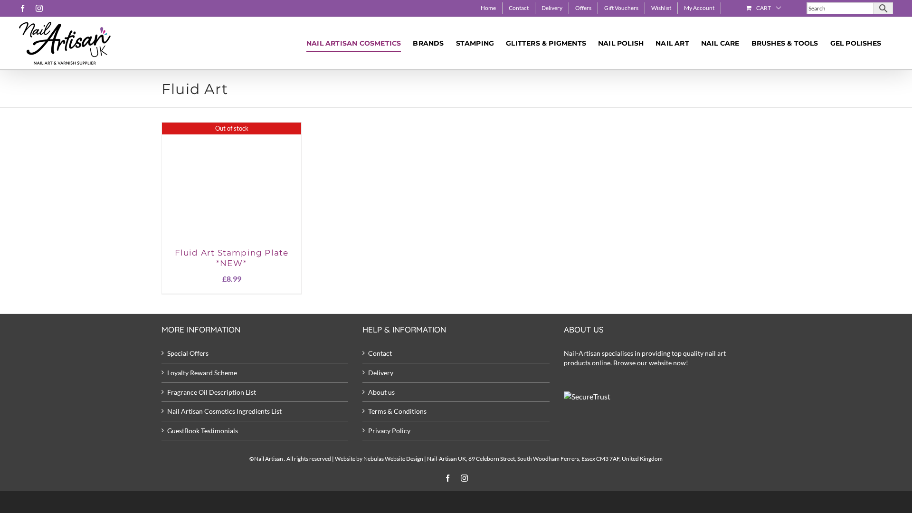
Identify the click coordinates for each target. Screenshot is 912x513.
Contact (380, 353)
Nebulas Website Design (393, 458)
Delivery (380, 373)
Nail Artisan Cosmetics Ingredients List (224, 411)
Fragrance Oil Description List (211, 392)
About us (381, 392)
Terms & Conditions (397, 411)
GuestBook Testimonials (202, 431)
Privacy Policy (389, 431)
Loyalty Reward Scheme (202, 373)
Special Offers (188, 353)
